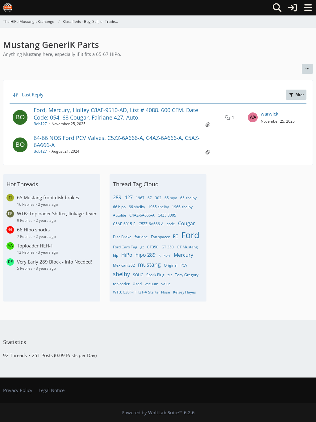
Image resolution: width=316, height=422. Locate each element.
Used (137, 283)
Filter (299, 94)
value (166, 283)
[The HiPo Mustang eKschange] (8, 8)
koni (167, 255)
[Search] (277, 8)
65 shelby (188, 197)
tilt (170, 274)
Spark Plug (155, 274)
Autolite (119, 215)
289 (117, 197)
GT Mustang (187, 247)
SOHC (138, 274)
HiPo (126, 254)
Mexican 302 (124, 265)
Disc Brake (122, 236)
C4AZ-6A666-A (142, 215)
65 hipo (170, 197)
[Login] (292, 7)
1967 (140, 197)
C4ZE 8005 (167, 215)
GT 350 (167, 247)
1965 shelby (158, 206)
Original (170, 265)
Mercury (183, 254)
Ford (190, 235)
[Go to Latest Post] (253, 117)
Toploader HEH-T (35, 246)
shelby (121, 274)
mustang (149, 264)
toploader (121, 283)
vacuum (151, 283)
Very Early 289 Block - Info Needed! (54, 262)
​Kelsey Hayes (184, 292)
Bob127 (40, 123)
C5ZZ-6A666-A (151, 223)
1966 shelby (182, 206)
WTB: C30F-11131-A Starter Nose (141, 292)
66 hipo (119, 206)
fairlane (141, 236)
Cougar (186, 223)
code (171, 223)
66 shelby (137, 206)
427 (128, 197)
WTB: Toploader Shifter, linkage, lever (57, 213)
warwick (269, 114)
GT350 (152, 247)
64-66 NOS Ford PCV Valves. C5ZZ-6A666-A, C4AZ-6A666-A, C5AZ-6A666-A (117, 141)
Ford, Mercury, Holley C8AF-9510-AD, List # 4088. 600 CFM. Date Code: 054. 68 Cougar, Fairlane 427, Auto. (116, 113)
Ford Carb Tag (125, 247)
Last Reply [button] (33, 94)
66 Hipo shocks (33, 229)
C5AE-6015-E (124, 223)
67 (150, 197)
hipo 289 (145, 254)
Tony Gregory (186, 274)
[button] (307, 69)
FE (175, 236)
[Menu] (308, 8)
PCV (184, 265)
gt (142, 247)
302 (158, 197)
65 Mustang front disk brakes (48, 197)
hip (115, 255)
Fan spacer (160, 236)
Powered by (158, 412)
